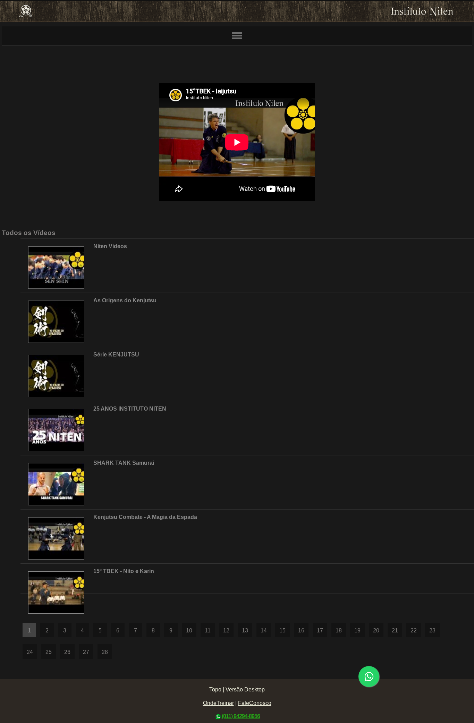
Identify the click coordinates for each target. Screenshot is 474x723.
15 (282, 630)
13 (245, 630)
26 (67, 652)
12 (226, 630)
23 (432, 630)
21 (395, 630)
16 (301, 630)
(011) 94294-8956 (241, 716)
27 (86, 652)
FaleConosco (254, 703)
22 (413, 630)
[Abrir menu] (237, 36)
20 (376, 630)
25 (48, 652)
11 (208, 630)
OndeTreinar (218, 703)
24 (30, 652)
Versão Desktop (245, 689)
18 (339, 630)
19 (357, 630)
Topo (215, 689)
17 (320, 630)
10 (189, 630)
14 (264, 630)
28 (105, 652)
